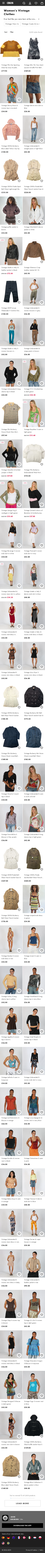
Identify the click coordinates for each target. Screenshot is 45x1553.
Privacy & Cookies (31, 1550)
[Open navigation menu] (3, 3)
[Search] (24, 3)
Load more (22, 1503)
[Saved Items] (36, 3)
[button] (3, 1537)
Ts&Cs (41, 1550)
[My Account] (30, 3)
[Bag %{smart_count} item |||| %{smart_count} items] (42, 3)
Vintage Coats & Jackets (32, 24)
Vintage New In (12, 24)
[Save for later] (19, 59)
